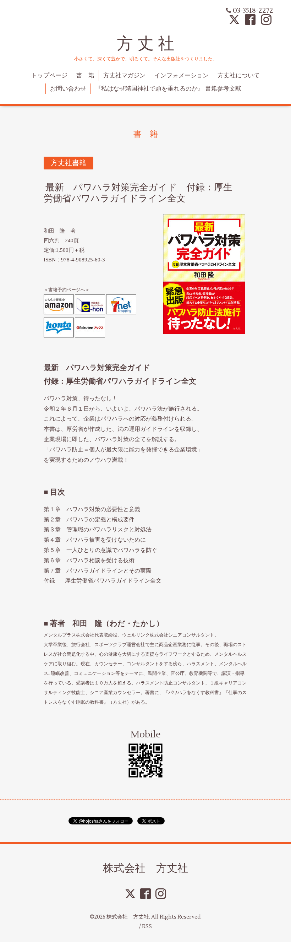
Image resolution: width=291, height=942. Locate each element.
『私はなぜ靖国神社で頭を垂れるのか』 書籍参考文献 (168, 89)
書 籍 (85, 76)
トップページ (49, 76)
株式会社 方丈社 (145, 868)
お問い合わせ (68, 89)
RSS (147, 926)
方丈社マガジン (124, 76)
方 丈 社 (145, 43)
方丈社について (239, 76)
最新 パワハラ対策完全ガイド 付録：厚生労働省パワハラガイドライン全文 (138, 193)
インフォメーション (181, 76)
